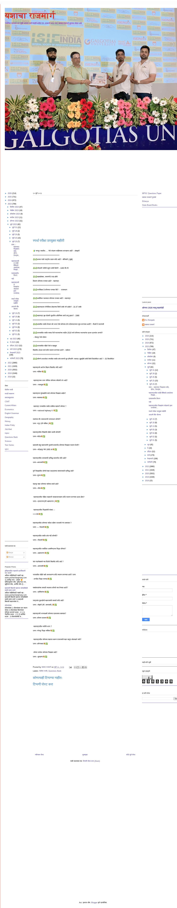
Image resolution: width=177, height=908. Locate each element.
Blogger (94, 902)
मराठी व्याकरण (9, 394)
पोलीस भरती (43, 671)
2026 (10, 193)
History (8, 421)
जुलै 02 (15, 331)
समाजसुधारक (9, 397)
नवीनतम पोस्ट (39, 755)
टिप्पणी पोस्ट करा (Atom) (91, 761)
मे (148, 448)
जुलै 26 (15, 234)
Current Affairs (10, 405)
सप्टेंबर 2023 (14, 217)
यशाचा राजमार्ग (30, 15)
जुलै (148, 367)
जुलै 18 (15, 317)
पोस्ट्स (10, 553)
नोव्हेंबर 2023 (14, 210)
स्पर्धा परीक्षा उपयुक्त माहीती (15, 301)
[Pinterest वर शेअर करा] (85, 667)
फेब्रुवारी (150, 459)
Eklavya (145, 201)
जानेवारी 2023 (15, 358)
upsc (7, 449)
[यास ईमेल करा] (75, 667)
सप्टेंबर (149, 360)
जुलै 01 (15, 334)
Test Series (9, 445)
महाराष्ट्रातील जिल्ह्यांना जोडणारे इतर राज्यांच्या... (15, 288)
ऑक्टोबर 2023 (15, 214)
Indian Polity (10, 425)
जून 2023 (13, 339)
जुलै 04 (15, 327)
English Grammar (12, 413)
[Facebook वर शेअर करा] (83, 667)
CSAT (7, 401)
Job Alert (8, 429)
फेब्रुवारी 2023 (15, 353)
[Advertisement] (88, 169)
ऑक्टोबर (150, 357)
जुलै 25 (15, 238)
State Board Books (149, 205)
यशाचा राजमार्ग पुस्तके (149, 197)
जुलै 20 (15, 241)
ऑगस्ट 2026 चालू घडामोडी (153, 307)
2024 (10, 200)
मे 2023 (13, 342)
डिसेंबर (149, 349)
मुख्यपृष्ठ (85, 755)
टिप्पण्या (10, 557)
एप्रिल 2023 (14, 346)
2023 (10, 204)
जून (148, 445)
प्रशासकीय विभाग (15, 274)
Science (8, 441)
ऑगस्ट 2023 (14, 221)
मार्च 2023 (13, 349)
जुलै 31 (15, 227)
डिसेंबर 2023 (14, 207)
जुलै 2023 (13, 224)
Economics (9, 409)
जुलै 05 (15, 324)
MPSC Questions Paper (151, 193)
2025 (10, 197)
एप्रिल (149, 451)
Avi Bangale (150, 320)
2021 (10, 366)
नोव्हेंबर (149, 353)
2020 (10, 370)
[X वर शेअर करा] (80, 667)
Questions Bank (54, 671)
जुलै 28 (15, 231)
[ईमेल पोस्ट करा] (70, 667)
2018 (10, 377)
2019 (10, 373)
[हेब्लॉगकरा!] (77, 667)
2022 (10, 363)
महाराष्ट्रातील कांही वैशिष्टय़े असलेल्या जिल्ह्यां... (15, 265)
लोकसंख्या (8, 605)
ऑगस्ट (149, 363)
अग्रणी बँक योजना (15, 308)
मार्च (148, 455)
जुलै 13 (15, 320)
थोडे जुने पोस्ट (130, 755)
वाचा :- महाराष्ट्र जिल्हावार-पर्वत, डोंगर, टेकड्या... (15, 251)
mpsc (7, 433)
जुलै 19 (15, 313)
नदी (12, 279)
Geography (9, 417)
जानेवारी (150, 462)
